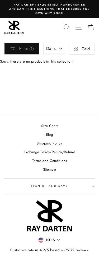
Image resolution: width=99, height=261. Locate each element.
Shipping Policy (49, 143)
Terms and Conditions (49, 160)
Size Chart (49, 125)
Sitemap (49, 169)
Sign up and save (49, 186)
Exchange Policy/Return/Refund (49, 152)
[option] (49, 9)
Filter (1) (26, 48)
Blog (49, 134)
